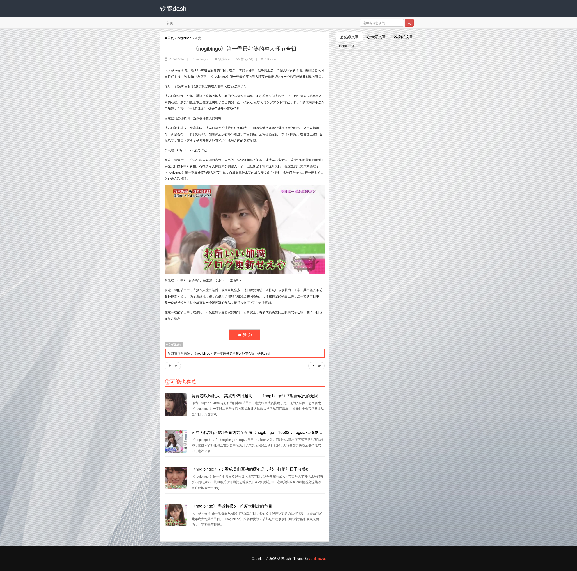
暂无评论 (246, 59)
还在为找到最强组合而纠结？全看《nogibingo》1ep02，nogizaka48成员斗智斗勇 (265, 432)
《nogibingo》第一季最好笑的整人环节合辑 (223, 353)
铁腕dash (224, 59)
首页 (170, 22)
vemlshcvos (317, 558)
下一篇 (316, 365)
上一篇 (172, 365)
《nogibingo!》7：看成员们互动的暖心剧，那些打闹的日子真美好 (251, 469)
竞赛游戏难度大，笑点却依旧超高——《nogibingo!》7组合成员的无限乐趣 (259, 395)
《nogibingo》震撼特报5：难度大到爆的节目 (232, 506)
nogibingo (184, 38)
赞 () (247, 334)
